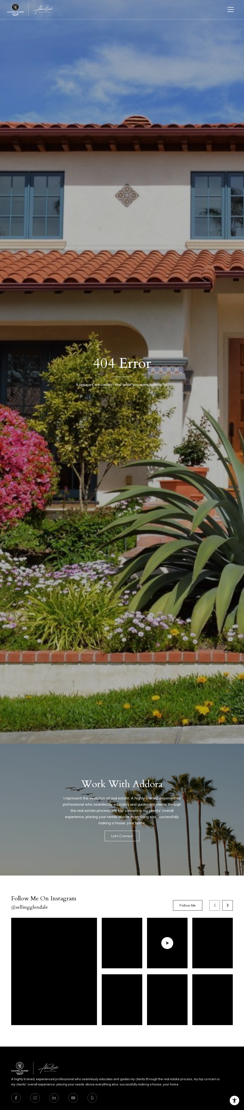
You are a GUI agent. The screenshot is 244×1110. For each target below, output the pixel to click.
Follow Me (188, 905)
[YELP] (92, 1098)
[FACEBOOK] (16, 1098)
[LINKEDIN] (54, 1098)
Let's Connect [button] (122, 836)
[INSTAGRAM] (35, 1098)
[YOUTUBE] (73, 1098)
